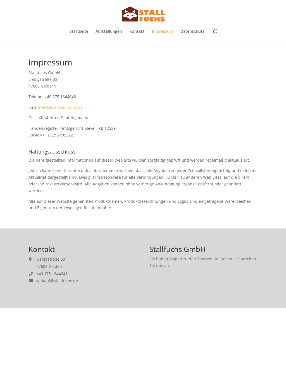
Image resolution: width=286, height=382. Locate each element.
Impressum (162, 31)
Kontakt (137, 31)
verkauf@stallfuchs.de (62, 107)
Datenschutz (192, 31)
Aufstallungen (109, 31)
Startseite (79, 31)
